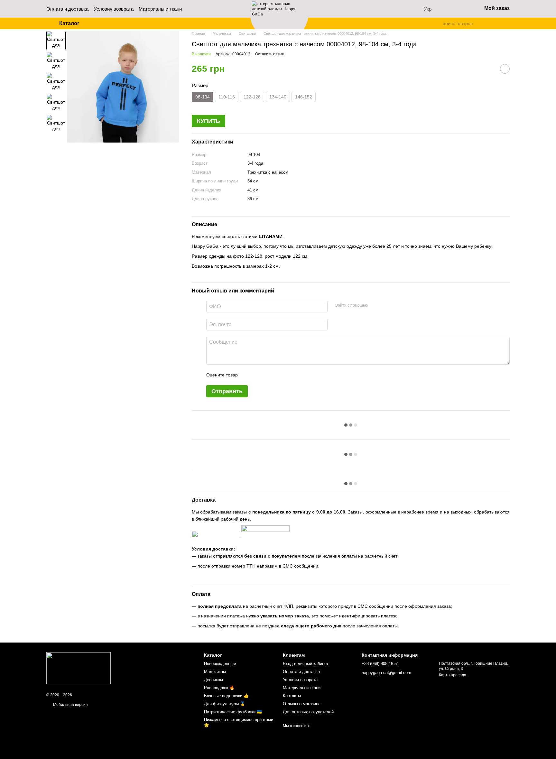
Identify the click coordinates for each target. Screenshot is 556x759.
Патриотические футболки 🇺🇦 (233, 711)
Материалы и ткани (160, 9)
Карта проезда (452, 675)
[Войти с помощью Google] (385, 306)
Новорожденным (220, 663)
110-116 (226, 96)
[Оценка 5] (289, 375)
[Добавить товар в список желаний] (505, 69)
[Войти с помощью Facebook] (375, 306)
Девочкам (213, 679)
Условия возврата (114, 9)
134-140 (277, 96)
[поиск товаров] (437, 23)
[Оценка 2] (259, 375)
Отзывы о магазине (301, 703)
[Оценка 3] (269, 375)
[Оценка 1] (248, 375)
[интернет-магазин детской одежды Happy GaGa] (78, 668)
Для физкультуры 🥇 (224, 703)
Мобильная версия (70, 704)
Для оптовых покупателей (308, 711)
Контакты (292, 695)
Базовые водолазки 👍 (226, 695)
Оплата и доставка (67, 9)
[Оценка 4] (279, 375)
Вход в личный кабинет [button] (306, 663)
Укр (427, 8)
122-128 (252, 96)
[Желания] (460, 9)
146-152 (303, 96)
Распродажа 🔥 (219, 687)
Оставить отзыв (269, 54)
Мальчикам (215, 671)
